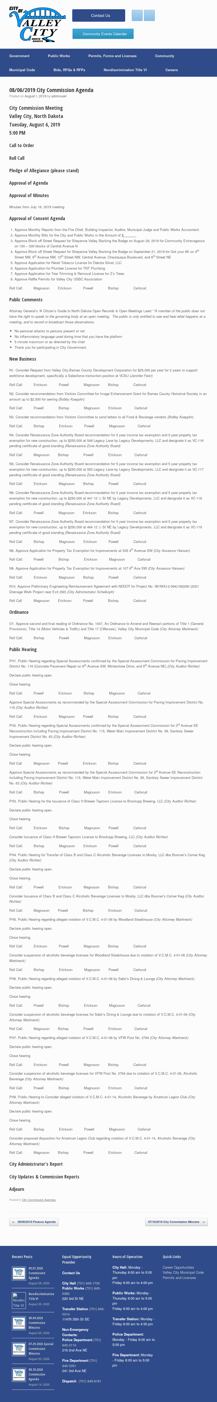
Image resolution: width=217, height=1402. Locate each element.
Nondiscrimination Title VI (125, 69)
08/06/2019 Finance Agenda (34, 1222)
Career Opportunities (178, 1267)
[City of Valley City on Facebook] (137, 15)
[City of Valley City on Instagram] (149, 15)
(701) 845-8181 (90, 1380)
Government (19, 55)
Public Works (59, 55)
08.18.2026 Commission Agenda (37, 1374)
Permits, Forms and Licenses (112, 55)
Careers (171, 69)
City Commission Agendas (39, 1199)
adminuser (59, 96)
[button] (209, 63)
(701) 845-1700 (88, 1283)
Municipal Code (22, 69)
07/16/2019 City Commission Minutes (176, 1222)
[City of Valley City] (37, 24)
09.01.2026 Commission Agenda (37, 1273)
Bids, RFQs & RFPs (69, 69)
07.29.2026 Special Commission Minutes (41, 1349)
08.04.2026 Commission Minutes (37, 1323)
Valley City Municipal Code (183, 1272)
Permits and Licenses (179, 1277)
